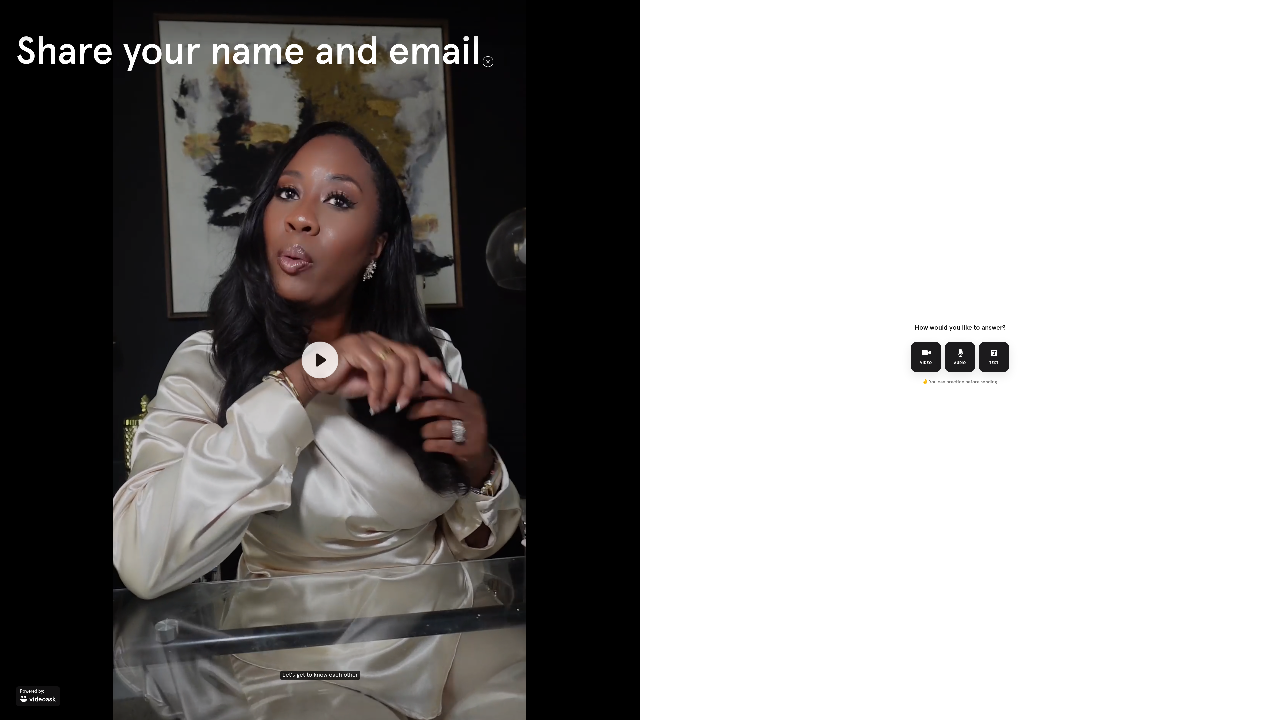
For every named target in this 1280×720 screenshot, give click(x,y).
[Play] (320, 360)
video (926, 363)
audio (960, 363)
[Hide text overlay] (488, 61)
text (994, 363)
